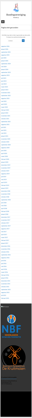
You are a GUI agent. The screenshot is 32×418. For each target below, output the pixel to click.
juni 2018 (3, 202)
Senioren (23, 407)
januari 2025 (4, 60)
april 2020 (4, 153)
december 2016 (5, 246)
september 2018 (6, 199)
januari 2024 (4, 69)
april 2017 (4, 234)
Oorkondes (12, 410)
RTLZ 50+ (10, 404)
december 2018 (5, 191)
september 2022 (6, 95)
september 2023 (6, 72)
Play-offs (4, 408)
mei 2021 (3, 133)
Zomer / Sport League (20, 402)
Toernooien (16, 404)
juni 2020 (3, 150)
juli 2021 (3, 127)
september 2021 (6, 121)
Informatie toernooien (24, 404)
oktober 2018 (5, 197)
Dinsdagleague (7, 401)
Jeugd (27, 407)
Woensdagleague (15, 401)
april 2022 (4, 104)
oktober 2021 (5, 118)
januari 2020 (4, 162)
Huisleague (27, 399)
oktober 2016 (5, 252)
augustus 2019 (5, 173)
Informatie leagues (10, 399)
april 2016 (4, 269)
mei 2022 (3, 101)
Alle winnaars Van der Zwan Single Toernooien (17, 412)
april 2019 (4, 182)
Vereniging (14, 396)
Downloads (20, 397)
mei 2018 (3, 205)
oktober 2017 (5, 223)
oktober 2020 (5, 142)
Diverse (27, 408)
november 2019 (5, 168)
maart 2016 (4, 272)
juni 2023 (3, 81)
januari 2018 (4, 214)
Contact (16, 415)
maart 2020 (4, 156)
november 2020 (5, 139)
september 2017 (6, 226)
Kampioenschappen (10, 407)
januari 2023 (4, 89)
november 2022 (5, 92)
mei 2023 (3, 84)
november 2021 (5, 115)
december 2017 (5, 217)
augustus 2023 (5, 75)
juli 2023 (3, 78)
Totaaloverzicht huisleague (8, 402)
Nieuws (9, 396)
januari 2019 (4, 188)
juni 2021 (3, 130)
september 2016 (6, 254)
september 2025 (6, 52)
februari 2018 (5, 211)
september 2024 (6, 63)
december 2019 (5, 165)
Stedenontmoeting (21, 408)
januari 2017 (4, 243)
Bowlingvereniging (16, 14)
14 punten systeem (20, 399)
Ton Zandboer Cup (12, 408)
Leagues (3, 399)
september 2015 (6, 289)
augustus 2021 (5, 124)
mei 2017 (3, 231)
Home (5, 396)
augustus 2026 (5, 46)
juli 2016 (3, 260)
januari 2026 (4, 49)
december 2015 (5, 281)
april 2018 (4, 208)
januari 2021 (4, 136)
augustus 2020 (5, 147)
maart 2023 (4, 87)
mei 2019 (3, 179)
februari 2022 (5, 110)
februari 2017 (5, 240)
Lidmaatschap (5, 397)
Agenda (15, 397)
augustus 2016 (5, 257)
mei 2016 (3, 266)
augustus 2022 (5, 98)
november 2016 (5, 249)
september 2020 (6, 144)
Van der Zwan (5, 405)
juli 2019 (3, 176)
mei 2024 (3, 66)
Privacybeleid (27, 397)
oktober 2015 (5, 286)
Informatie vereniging (23, 396)
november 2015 (5, 283)
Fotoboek (23, 413)
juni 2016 (3, 263)
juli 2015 (3, 295)
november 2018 (5, 194)
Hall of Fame (6, 410)
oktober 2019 (5, 171)
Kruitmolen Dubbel (14, 405)
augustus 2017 (5, 228)
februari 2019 (5, 185)
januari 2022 (4, 113)
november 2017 (5, 220)
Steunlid (11, 397)
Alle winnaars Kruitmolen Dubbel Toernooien (16, 412)
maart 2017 (4, 237)
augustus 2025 (5, 55)
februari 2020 (5, 159)
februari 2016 (5, 275)
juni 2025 (3, 58)
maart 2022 (4, 107)
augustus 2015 (5, 292)
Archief (27, 413)
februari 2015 (5, 298)
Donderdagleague (24, 401)
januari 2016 (4, 278)
